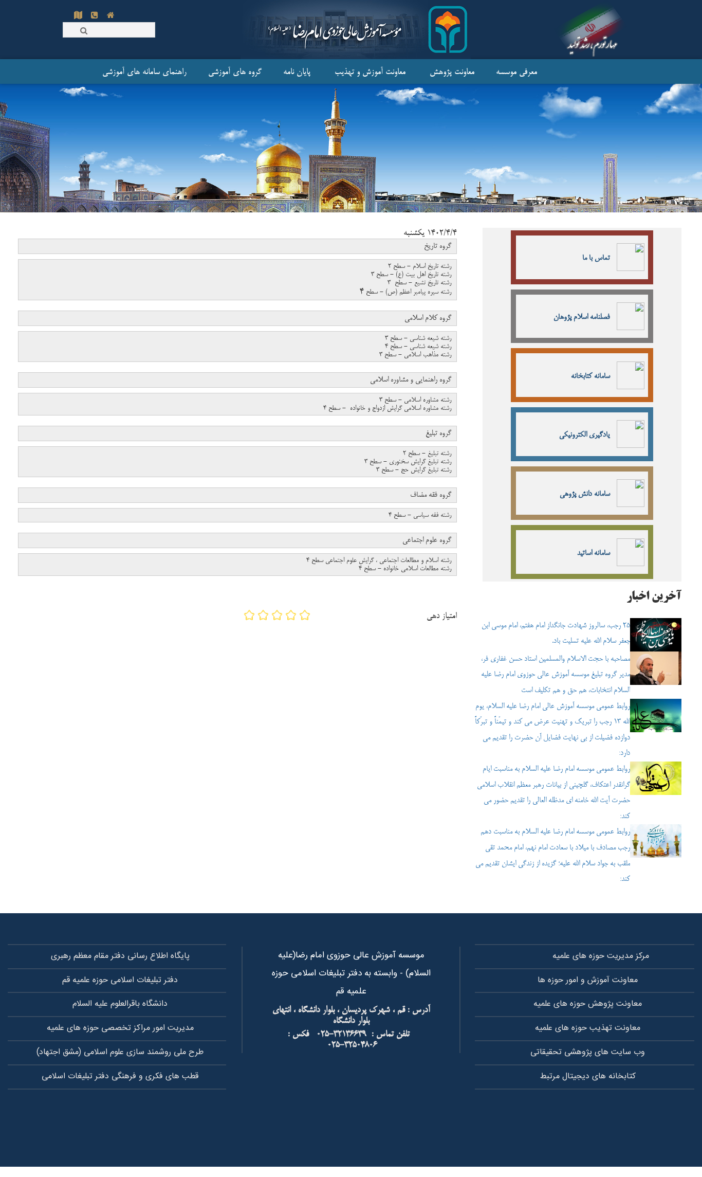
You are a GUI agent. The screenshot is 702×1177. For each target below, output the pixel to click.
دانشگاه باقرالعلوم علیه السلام (120, 1004)
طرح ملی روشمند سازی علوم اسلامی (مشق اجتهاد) (120, 1052)
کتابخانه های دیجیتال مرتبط (588, 1076)
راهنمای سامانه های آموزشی (143, 72)
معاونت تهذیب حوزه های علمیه (587, 1028)
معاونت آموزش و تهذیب (361, 72)
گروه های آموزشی (227, 72)
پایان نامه (289, 72)
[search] (84, 30)
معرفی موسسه (509, 72)
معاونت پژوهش (443, 72)
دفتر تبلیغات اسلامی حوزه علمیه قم (120, 980)
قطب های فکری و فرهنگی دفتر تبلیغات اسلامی (120, 1076)
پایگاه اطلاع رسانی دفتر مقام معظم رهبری (120, 956)
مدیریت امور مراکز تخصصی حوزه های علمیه (120, 1028)
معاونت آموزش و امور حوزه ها (588, 980)
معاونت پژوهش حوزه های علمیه (587, 1004)
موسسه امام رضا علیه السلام (592, 29)
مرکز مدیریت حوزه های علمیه (600, 956)
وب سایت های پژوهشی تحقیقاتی (587, 1052)
